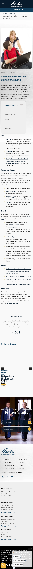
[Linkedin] (20, 332)
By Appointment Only (8, 512)
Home (5, 13)
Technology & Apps (10, 114)
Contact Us (8, 128)
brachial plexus (12, 227)
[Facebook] (13, 332)
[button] (2, 368)
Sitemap (21, 468)
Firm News (12, 13)
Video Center (23, 459)
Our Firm (21, 462)
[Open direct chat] (29, 549)
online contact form (12, 303)
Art (5, 110)
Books (6, 124)
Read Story (3, 384)
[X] (16, 332)
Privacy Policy (9, 465)
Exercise (7, 119)
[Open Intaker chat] (14, 568)
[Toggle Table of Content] (20, 105)
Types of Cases (9, 468)
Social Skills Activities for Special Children (18, 276)
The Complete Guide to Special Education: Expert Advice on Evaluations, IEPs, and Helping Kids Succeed (18, 271)
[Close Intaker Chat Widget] (31, 549)
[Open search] (30, 4)
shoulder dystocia (14, 225)
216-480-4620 (17, 9)
